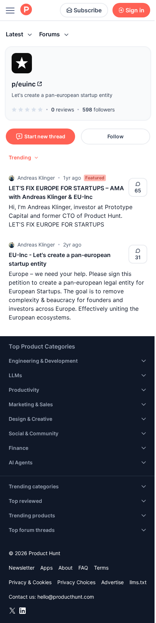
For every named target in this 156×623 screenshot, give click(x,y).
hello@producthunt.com (65, 597)
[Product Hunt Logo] (26, 10)
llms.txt (138, 582)
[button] (24, 157)
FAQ (83, 568)
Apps (46, 568)
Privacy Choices (76, 582)
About (65, 568)
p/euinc (24, 84)
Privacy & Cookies (30, 582)
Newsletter (21, 568)
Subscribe (88, 10)
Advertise (112, 582)
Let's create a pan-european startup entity (62, 95)
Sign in (135, 10)
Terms (101, 568)
